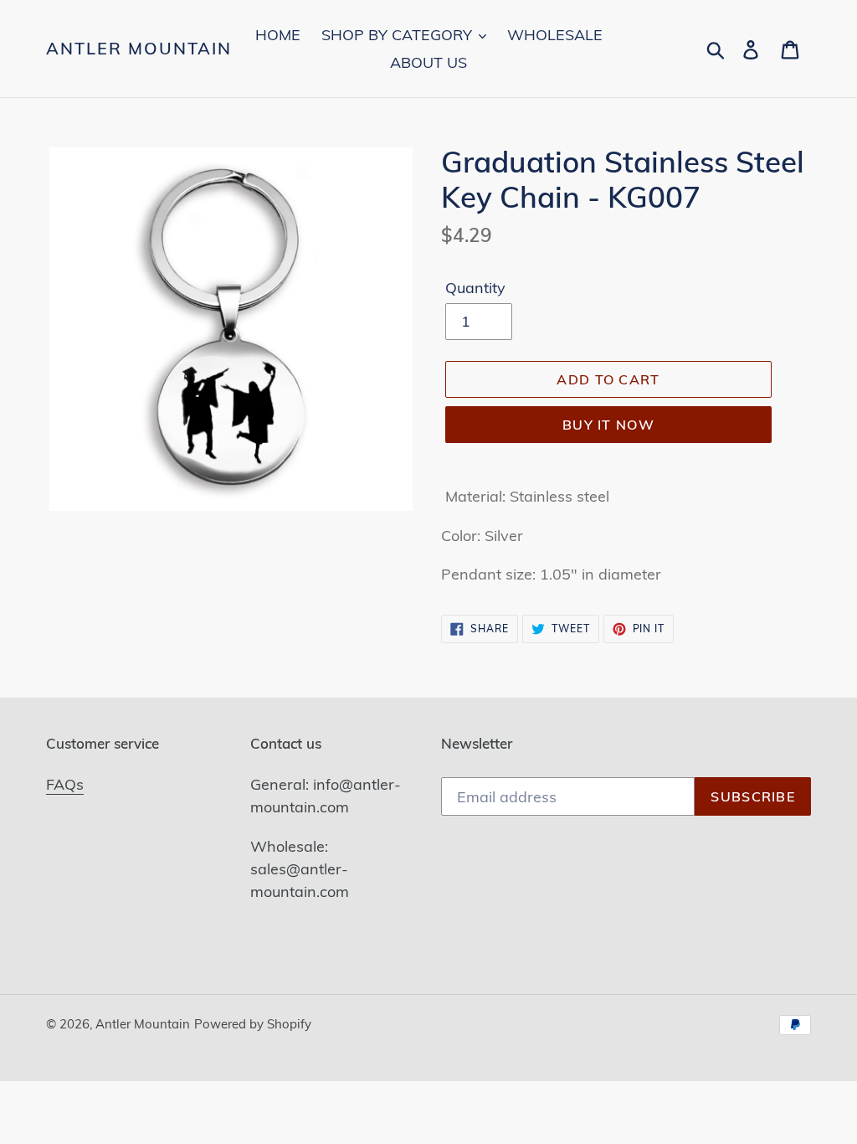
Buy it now (608, 424)
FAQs (65, 784)
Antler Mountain (139, 49)
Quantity (475, 287)
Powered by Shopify (252, 1024)
